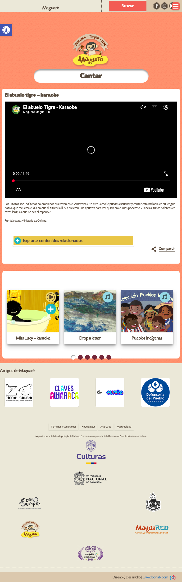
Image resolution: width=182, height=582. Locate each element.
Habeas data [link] (88, 426)
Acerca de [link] (105, 426)
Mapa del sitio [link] (124, 426)
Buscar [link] (128, 6)
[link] (6, 30)
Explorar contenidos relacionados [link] (52, 240)
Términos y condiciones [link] (63, 426)
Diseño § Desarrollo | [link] (140, 577)
